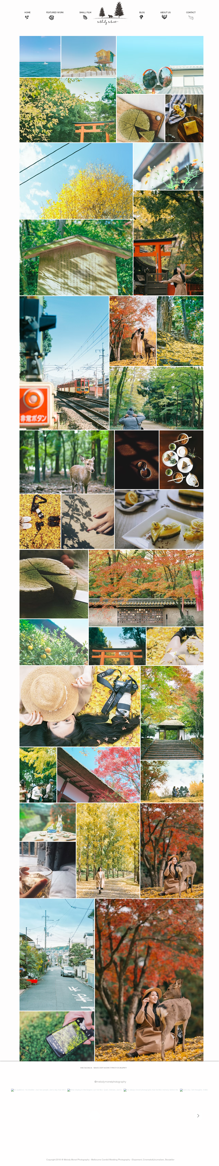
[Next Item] (198, 1116)
